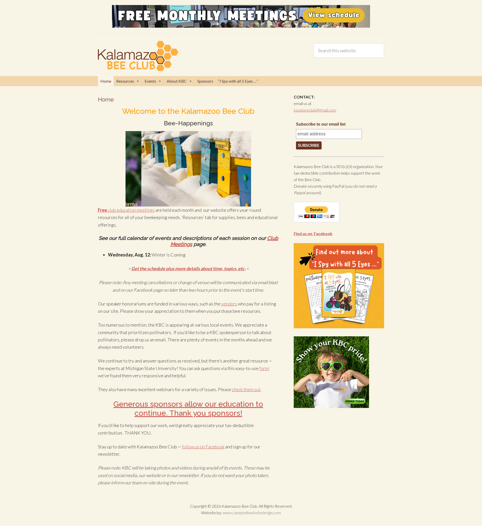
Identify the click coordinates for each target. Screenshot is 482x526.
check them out (246, 389)
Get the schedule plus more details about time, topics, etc (188, 268)
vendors (229, 303)
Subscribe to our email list (320, 124)
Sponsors (205, 81)
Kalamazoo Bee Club (138, 56)
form (263, 368)
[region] (188, 168)
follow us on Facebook (203, 446)
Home (105, 81)
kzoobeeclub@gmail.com (315, 110)
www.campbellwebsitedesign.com (252, 512)
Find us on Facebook (313, 233)
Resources (125, 81)
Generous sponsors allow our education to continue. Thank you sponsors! (188, 408)
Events (150, 81)
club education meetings (126, 210)
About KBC (177, 81)
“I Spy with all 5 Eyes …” (238, 81)
